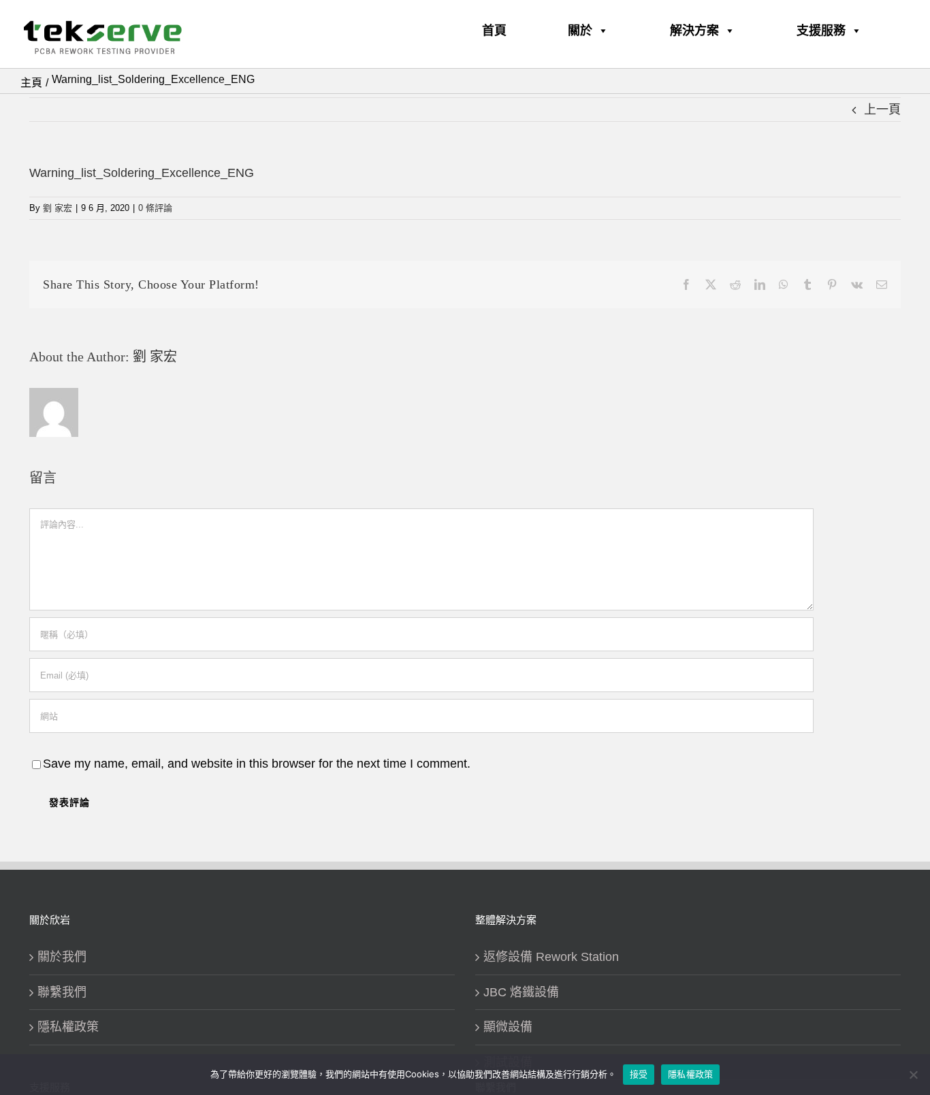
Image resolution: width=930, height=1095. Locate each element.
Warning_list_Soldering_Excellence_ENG (141, 173)
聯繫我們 (61, 992)
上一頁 (882, 109)
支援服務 (821, 30)
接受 (639, 1073)
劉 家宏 (57, 208)
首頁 (494, 30)
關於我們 (61, 957)
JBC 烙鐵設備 (521, 992)
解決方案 (694, 30)
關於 (580, 30)
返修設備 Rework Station (551, 957)
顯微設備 (507, 1027)
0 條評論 (155, 208)
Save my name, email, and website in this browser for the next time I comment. (256, 763)
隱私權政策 (68, 1027)
